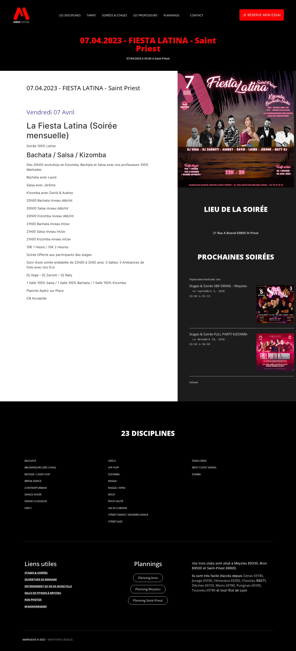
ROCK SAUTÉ (115, 501)
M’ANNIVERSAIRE (36, 606)
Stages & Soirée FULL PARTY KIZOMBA (218, 334)
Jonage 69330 (202, 580)
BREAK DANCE (33, 481)
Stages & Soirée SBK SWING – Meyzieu (218, 286)
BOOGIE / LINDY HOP (37, 474)
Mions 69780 (225, 585)
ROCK (111, 494)
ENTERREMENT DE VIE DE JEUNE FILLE (48, 586)
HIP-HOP (113, 467)
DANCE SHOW (33, 494)
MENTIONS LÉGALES (60, 639)
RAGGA (112, 481)
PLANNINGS (171, 15)
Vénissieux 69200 (227, 580)
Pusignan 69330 (249, 585)
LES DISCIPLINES (70, 15)
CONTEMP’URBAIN (36, 488)
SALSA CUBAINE (117, 508)
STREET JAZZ (115, 521)
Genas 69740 (253, 576)
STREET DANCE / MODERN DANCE (128, 514)
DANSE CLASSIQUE (36, 501)
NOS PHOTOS (33, 599)
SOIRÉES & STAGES (114, 15)
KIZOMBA (114, 474)
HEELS (112, 461)
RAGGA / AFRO (116, 488)
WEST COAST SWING (204, 467)
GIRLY (28, 508)
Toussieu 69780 (203, 590)
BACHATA (30, 461)
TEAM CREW (199, 461)
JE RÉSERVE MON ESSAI (261, 15)
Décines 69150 (203, 585)
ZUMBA (196, 474)
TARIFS (91, 15)
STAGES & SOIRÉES (36, 573)
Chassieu (248, 580)
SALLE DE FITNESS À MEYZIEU (43, 593)
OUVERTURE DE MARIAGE (41, 579)
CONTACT (196, 15)
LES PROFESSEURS (145, 15)
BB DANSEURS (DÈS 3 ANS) (40, 467)
